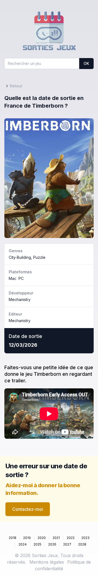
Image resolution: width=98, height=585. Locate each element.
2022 (71, 538)
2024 (23, 544)
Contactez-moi (27, 509)
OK (86, 63)
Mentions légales (46, 562)
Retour (16, 86)
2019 (27, 538)
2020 (42, 538)
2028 (82, 544)
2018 (12, 538)
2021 (56, 538)
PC (21, 278)
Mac (12, 278)
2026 (52, 544)
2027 (67, 544)
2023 (85, 538)
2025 (37, 544)
